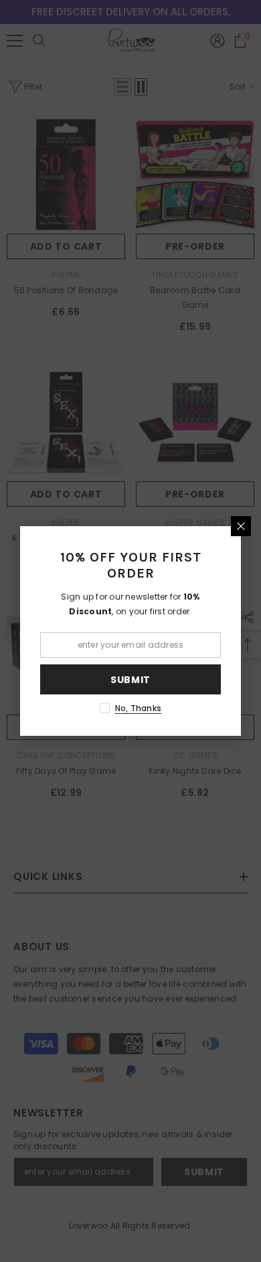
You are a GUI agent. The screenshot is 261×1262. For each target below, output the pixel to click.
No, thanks (138, 708)
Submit (130, 679)
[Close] (241, 526)
